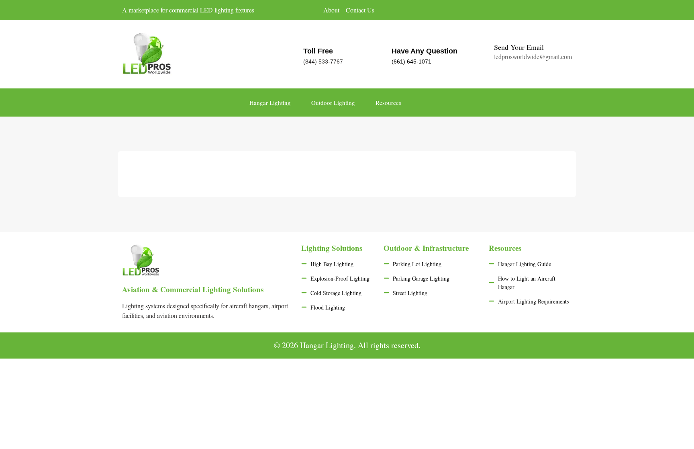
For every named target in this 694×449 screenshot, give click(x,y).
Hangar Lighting (270, 102)
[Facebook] (536, 10)
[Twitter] (552, 10)
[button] (669, 102)
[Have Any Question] (374, 54)
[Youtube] (568, 10)
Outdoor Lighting (333, 102)
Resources (388, 102)
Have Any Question (424, 51)
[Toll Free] (285, 54)
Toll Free (318, 51)
